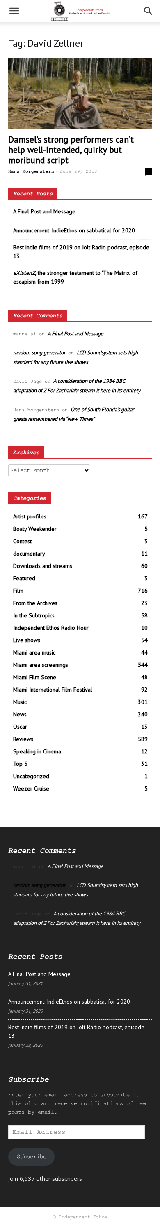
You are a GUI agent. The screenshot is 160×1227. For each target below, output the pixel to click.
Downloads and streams (42, 566)
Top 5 (20, 763)
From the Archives (35, 603)
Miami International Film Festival (52, 689)
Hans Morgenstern (31, 171)
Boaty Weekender (35, 529)
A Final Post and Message (44, 211)
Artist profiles (29, 516)
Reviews (23, 739)
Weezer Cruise (31, 788)
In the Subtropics (34, 615)
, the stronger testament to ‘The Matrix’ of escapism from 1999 (75, 277)
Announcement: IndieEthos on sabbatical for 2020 (74, 230)
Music (20, 702)
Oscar (20, 726)
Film (18, 590)
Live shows (26, 640)
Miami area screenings (40, 665)
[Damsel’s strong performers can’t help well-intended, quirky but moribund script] (80, 93)
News (20, 714)
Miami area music (34, 652)
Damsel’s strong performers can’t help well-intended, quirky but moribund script (71, 150)
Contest (22, 541)
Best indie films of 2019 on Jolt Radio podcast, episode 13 (81, 252)
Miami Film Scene (34, 677)
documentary (29, 553)
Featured (24, 578)
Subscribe (31, 1156)
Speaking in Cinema (37, 751)
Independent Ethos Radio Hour (51, 627)
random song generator (39, 352)
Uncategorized (31, 776)
